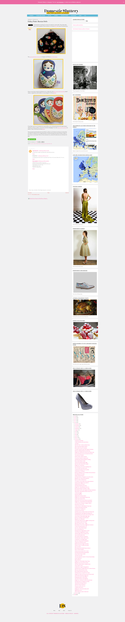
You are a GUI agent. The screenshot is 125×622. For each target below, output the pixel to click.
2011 (75, 420)
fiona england (35, 161)
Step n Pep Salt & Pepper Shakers (81, 446)
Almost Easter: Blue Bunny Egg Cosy (81, 575)
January (76, 593)
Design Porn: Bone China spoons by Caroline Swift (84, 574)
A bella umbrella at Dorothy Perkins (81, 442)
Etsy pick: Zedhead (78, 494)
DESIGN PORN (64, 15)
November (77, 425)
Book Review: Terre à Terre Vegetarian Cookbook (84, 524)
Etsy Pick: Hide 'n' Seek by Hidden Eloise (82, 444)
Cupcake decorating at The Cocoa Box (82, 469)
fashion (34, 143)
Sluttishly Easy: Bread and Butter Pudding (82, 459)
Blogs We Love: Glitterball (79, 519)
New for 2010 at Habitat (79, 549)
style (51, 143)
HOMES (31, 15)
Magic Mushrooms (78, 590)
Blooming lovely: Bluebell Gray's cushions (82, 548)
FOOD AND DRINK (40, 15)
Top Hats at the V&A (78, 555)
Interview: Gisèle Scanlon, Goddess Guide (82, 564)
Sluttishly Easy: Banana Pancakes (81, 507)
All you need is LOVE (79, 565)
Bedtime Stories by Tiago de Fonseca (82, 543)
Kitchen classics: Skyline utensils (81, 456)
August (76, 429)
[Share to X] (41, 142)
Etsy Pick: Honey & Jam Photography (82, 540)
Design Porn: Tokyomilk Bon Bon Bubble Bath (83, 501)
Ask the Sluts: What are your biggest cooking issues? (84, 520)
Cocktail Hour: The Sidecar (80, 471)
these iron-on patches (62, 127)
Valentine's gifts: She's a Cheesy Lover (82, 533)
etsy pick (31, 143)
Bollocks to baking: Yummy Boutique (82, 517)
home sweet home (41, 143)
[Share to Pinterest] (43, 142)
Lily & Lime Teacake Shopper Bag (81, 462)
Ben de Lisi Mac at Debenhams (80, 479)
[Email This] (38, 142)
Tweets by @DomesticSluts (78, 25)
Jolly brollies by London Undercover (81, 591)
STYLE (49, 15)
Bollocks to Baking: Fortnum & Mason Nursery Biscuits (85, 472)
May (76, 434)
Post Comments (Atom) (35, 194)
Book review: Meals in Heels (80, 461)
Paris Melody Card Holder (80, 474)
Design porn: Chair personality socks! (82, 588)
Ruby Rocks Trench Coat (79, 504)
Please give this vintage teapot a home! (82, 530)
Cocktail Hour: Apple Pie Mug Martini (82, 567)
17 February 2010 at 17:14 (43, 155)
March (76, 437)
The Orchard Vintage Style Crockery (81, 532)
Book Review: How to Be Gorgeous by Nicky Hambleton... (85, 490)
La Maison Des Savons (79, 587)
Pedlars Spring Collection (79, 475)
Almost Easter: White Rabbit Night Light (82, 516)
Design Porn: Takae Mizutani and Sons (82, 487)
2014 (75, 416)
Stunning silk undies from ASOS (81, 521)
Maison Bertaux (78, 559)
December (77, 423)
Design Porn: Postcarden (79, 465)
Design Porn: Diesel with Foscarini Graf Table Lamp (84, 452)
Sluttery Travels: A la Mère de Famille (82, 545)
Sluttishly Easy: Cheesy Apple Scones (81, 537)
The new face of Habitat (79, 455)
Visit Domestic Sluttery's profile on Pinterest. (81, 28)
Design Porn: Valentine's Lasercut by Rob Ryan (83, 580)
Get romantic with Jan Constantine (81, 536)
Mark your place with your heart (81, 569)
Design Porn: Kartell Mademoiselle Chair (82, 497)
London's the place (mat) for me (81, 526)
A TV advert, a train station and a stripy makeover (84, 481)
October (76, 426)
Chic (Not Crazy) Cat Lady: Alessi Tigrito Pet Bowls (84, 449)
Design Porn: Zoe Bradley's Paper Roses (82, 561)
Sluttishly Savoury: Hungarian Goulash (82, 581)
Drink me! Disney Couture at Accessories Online (84, 453)
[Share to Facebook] (42, 142)
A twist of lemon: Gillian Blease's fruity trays (83, 506)
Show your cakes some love (80, 585)
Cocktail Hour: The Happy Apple (81, 539)
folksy (37, 143)
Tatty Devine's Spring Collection (81, 582)
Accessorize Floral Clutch (79, 510)
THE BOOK (73, 15)
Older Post (67, 192)
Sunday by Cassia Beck (79, 440)
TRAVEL (56, 15)
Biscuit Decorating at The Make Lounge (82, 488)
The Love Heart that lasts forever (81, 468)
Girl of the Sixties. (53, 56)
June (76, 433)
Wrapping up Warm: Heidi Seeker (81, 577)
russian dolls (48, 143)
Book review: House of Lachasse (81, 447)
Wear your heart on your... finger (81, 523)
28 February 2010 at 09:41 (43, 161)
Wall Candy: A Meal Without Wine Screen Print (83, 491)
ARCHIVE (76, 613)
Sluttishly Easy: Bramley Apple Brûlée (82, 552)
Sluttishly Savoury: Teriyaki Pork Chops (82, 572)
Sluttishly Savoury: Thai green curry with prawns (84, 476)
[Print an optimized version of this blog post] (32, 140)
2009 (75, 594)
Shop (59, 610)
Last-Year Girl (35, 150)
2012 (75, 419)
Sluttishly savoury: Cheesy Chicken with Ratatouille (84, 511)
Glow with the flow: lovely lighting (81, 578)
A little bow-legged (78, 492)
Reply (33, 153)
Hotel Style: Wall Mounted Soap (81, 485)
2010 (75, 422)
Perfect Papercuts (78, 558)
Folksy (56, 26)
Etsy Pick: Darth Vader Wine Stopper (81, 463)
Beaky (55, 93)
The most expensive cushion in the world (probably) (84, 556)
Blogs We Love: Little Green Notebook (82, 478)
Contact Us (70, 610)
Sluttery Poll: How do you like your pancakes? (83, 500)
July (76, 431)
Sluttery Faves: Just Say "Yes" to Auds (82, 551)
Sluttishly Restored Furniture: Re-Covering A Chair (84, 514)
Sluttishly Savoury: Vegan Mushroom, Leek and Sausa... (85, 568)
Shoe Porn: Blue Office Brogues (81, 527)
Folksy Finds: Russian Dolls (37, 21)
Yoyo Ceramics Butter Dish (80, 535)
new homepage (60, 2)
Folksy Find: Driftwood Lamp (80, 542)
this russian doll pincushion (59, 91)
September (77, 428)
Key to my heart (78, 546)
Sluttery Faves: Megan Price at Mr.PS (82, 482)
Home (48, 192)
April (76, 436)
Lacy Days (76, 443)
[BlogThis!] (39, 142)
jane (45, 143)
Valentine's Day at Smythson (80, 584)
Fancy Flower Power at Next (80, 553)
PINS (80, 15)
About (64, 610)
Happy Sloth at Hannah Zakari (80, 495)
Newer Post (30, 192)
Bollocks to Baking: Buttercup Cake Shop (82, 450)
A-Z (85, 15)
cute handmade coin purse (35, 56)
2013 (75, 417)
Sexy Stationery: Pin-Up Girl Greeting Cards (83, 466)
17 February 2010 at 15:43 (43, 150)
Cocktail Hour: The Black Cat (80, 508)
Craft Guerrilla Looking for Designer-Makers (83, 503)
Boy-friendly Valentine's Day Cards (81, 571)
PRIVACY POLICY (69, 613)
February (77, 439)
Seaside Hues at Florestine (80, 484)
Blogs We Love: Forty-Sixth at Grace (81, 562)
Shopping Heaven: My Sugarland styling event (83, 513)
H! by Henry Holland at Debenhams (81, 458)
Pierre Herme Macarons (79, 529)
